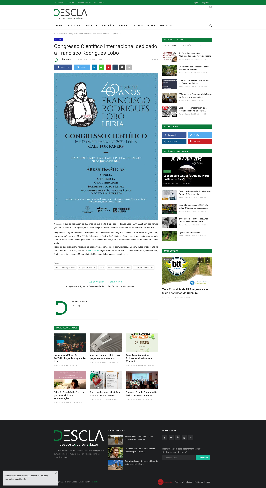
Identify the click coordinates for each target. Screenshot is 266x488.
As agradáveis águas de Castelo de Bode (85, 286)
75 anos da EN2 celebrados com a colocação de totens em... (139, 438)
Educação (63, 33)
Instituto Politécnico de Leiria (119, 267)
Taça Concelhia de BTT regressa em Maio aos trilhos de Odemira (185, 291)
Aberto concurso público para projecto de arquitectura (105, 357)
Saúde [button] (122, 25)
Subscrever (203, 457)
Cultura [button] (136, 25)
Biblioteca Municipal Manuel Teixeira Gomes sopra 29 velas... (140, 450)
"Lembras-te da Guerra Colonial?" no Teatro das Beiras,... (194, 81)
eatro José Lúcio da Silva (144, 267)
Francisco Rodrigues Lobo (65, 267)
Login (196, 2)
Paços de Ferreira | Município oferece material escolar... (105, 394)
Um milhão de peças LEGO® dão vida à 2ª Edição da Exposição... (193, 206)
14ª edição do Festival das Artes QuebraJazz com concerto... (193, 220)
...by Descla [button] (72, 25)
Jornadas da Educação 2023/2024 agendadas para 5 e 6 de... (69, 358)
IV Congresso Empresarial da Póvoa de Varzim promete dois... (195, 95)
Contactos (59, 2)
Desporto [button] (90, 25)
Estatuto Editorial (84, 2)
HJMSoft (94, 482)
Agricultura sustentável (189, 232)
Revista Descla (65, 59)
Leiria (102, 267)
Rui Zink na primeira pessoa (121, 286)
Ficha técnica (99, 2)
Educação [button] (107, 25)
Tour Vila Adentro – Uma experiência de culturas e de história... (141, 462)
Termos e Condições (183, 482)
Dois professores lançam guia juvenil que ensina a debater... (193, 109)
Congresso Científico (87, 267)
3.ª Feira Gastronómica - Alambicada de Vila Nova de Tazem (195, 54)
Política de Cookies (202, 482)
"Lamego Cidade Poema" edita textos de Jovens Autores (141, 394)
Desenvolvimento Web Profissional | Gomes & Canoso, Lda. (195, 192)
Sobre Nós (70, 2)
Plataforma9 (93, 250)
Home (59, 25)
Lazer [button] (150, 25)
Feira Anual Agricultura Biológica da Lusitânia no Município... (139, 358)
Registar (205, 2)
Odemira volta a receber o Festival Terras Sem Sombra (194, 68)
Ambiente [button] (164, 25)
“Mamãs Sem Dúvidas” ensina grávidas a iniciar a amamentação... (69, 395)
